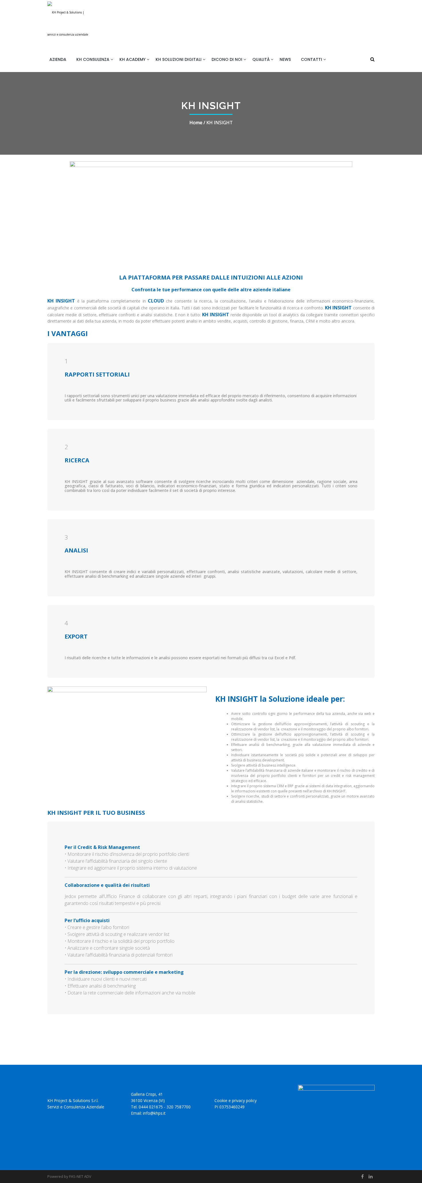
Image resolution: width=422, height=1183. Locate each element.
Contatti (311, 59)
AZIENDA (57, 59)
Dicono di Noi (227, 59)
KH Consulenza (92, 59)
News (285, 59)
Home (195, 122)
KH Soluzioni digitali (179, 59)
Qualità (261, 59)
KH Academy (132, 59)
